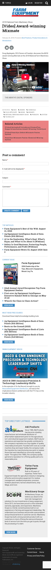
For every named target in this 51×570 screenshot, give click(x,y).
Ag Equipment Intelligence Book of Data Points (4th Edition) (24, 235)
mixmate (31, 112)
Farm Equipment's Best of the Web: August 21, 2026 (25, 229)
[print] (11, 48)
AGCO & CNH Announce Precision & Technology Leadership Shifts (21, 382)
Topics (8, 3)
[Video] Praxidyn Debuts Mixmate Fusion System (22, 133)
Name (5, 160)
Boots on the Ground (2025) (17, 326)
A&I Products (32, 426)
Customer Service (34, 549)
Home (41, 552)
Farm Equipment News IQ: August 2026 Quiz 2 (25, 250)
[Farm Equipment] (10, 274)
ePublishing (16, 564)
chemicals (32, 110)
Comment (6, 187)
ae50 (15, 110)
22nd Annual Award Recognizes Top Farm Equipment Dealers (24, 289)
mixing (22, 112)
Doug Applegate (11, 112)
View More (8, 305)
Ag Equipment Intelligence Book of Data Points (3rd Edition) (24, 335)
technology (9, 117)
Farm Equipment (31, 263)
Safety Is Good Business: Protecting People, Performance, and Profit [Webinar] (25, 245)
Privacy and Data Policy (35, 556)
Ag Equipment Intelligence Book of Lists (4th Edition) (24, 330)
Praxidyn (35, 114)
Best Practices (27, 38)
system (44, 114)
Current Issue (32, 552)
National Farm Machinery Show (17, 114)
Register (38, 3)
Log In (30, 3)
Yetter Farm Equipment (31, 467)
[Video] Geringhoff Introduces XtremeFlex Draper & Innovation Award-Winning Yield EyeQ (25, 128)
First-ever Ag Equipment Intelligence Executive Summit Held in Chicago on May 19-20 (25, 295)
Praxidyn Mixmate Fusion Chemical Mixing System (24, 139)
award (22, 110)
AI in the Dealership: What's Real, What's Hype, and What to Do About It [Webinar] (24, 240)
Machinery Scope (34, 491)
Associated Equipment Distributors (15, 389)
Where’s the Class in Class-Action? (21, 301)
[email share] (7, 48)
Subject (5, 178)
